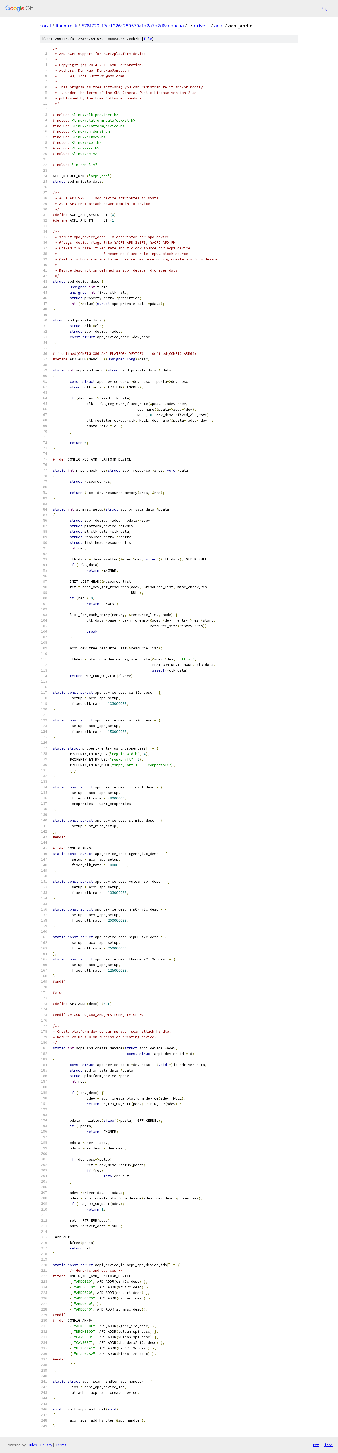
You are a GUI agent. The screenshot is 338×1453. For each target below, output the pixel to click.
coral (45, 25)
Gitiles (32, 1444)
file (148, 38)
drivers (202, 25)
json (328, 1444)
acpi (219, 25)
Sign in (327, 8)
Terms (61, 1444)
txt (316, 1444)
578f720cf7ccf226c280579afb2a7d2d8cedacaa (133, 25)
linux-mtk (66, 25)
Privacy (46, 1444)
